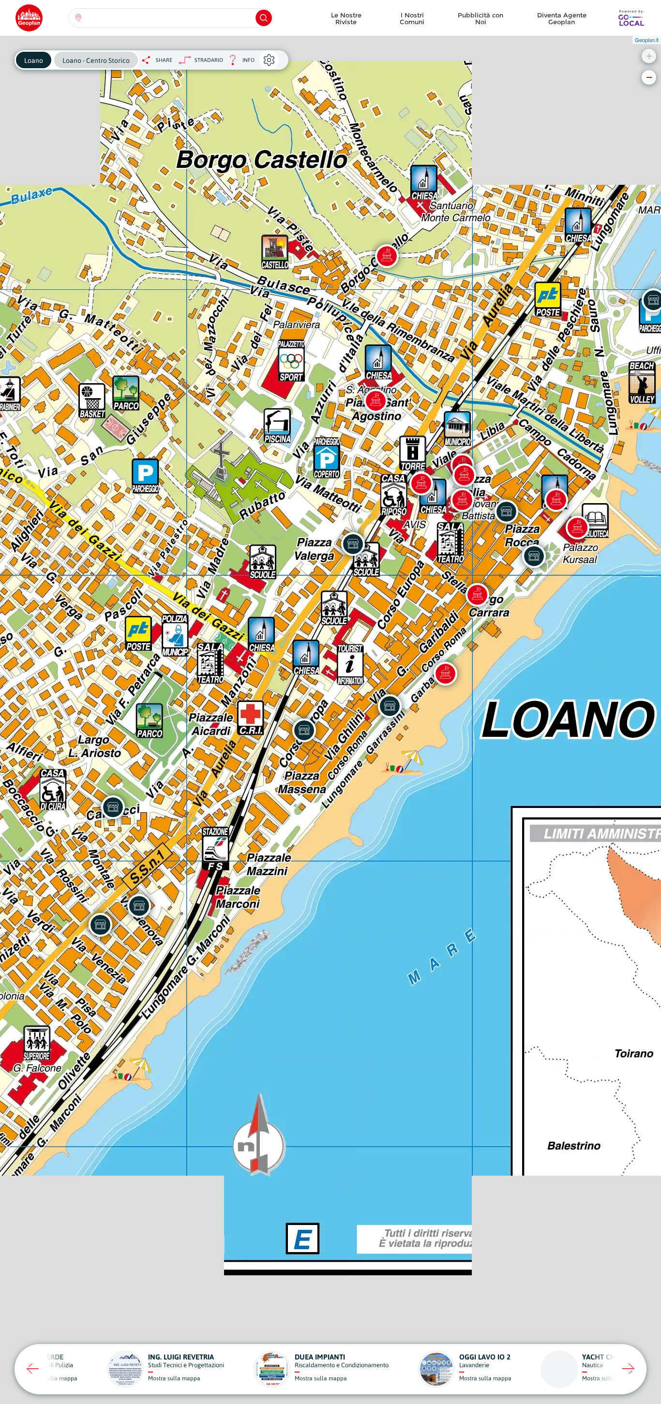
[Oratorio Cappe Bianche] (556, 500)
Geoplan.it (647, 40)
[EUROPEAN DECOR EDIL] (304, 730)
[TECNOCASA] (534, 556)
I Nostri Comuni (412, 18)
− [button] (649, 77)
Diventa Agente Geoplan (561, 18)
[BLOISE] (139, 906)
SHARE (164, 60)
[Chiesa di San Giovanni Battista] (462, 500)
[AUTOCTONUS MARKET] (100, 924)
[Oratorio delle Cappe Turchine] (464, 475)
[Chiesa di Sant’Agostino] (375, 401)
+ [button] (649, 56)
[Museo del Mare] (577, 527)
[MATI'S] (506, 511)
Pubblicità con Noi (480, 18)
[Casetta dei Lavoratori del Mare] (445, 673)
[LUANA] (353, 544)
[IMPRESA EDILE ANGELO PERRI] (113, 807)
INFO (239, 63)
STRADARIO (209, 60)
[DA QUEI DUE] (389, 706)
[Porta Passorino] (477, 595)
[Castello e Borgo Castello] (387, 256)
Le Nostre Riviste (346, 18)
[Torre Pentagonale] (421, 483)
